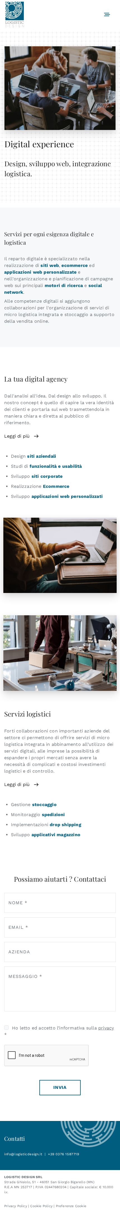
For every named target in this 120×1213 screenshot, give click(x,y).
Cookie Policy (41, 1206)
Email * (18, 927)
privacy (106, 1028)
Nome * (17, 902)
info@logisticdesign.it (23, 1154)
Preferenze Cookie (71, 1206)
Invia (60, 1087)
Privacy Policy (15, 1206)
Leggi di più (17, 436)
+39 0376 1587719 (63, 1154)
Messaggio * (25, 976)
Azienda (19, 951)
